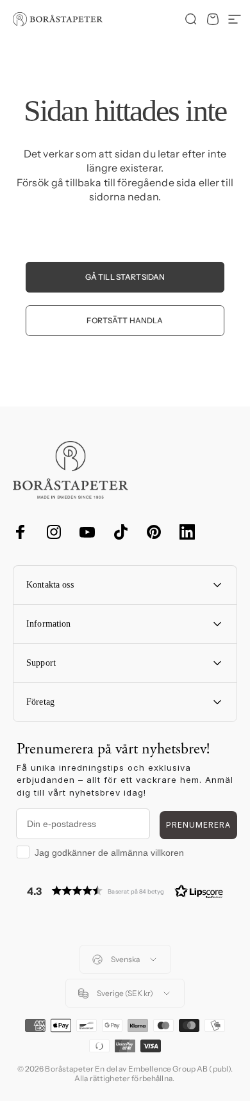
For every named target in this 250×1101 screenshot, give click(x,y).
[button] (125, 891)
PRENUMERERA (198, 825)
